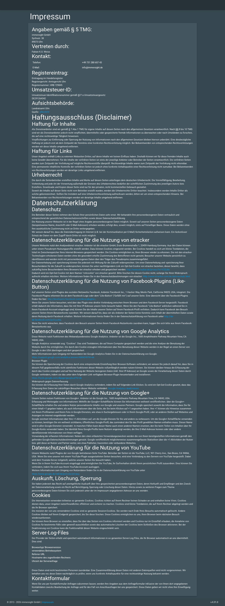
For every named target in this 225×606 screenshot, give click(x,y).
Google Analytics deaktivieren (123, 388)
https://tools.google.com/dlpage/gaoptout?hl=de (57, 378)
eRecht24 (44, 112)
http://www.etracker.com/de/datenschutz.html (166, 276)
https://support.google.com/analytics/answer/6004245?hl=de (63, 357)
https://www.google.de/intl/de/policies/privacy (55, 473)
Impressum (48, 602)
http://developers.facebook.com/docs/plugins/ (71, 299)
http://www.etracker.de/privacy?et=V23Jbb (148, 269)
